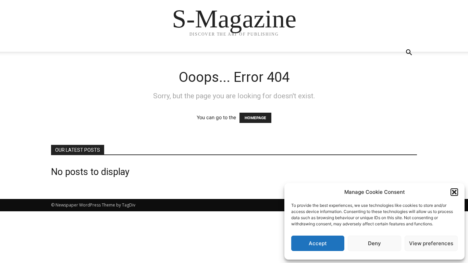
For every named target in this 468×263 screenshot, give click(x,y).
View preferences (431, 243)
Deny (374, 243)
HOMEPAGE (255, 117)
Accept (318, 243)
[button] (454, 192)
